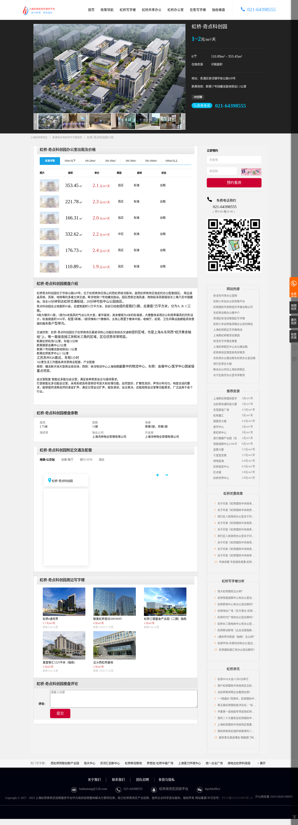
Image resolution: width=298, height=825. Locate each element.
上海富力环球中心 (189, 763)
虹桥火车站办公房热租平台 (229, 301)
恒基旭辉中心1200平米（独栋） (225, 443)
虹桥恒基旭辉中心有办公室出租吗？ (239, 597)
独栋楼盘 (218, 10)
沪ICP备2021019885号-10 (237, 797)
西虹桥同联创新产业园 (65, 763)
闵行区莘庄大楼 (222, 363)
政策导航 (107, 10)
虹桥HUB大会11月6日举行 (233, 679)
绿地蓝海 (218, 460)
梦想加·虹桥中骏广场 (160, 763)
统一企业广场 (214, 763)
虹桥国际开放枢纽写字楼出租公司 (233, 306)
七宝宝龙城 (219, 455)
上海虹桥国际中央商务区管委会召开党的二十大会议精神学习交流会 (257, 724)
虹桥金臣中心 (221, 466)
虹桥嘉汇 (218, 415)
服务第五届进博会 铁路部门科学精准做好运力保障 (248, 737)
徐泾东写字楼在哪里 (225, 341)
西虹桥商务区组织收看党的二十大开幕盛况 (243, 731)
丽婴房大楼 (219, 421)
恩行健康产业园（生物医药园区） (225, 438)
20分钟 (198, 97)
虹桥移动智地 (133, 763)
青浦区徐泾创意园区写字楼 (229, 318)
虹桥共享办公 (151, 10)
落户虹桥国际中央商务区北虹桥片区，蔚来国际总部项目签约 (253, 685)
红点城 (217, 472)
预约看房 (234, 183)
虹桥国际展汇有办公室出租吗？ (237, 649)
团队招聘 (142, 779)
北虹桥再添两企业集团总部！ (235, 692)
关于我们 (94, 779)
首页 (91, 10)
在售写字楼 (198, 10)
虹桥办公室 (175, 10)
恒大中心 (89, 763)
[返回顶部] (295, 818)
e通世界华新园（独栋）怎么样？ (237, 636)
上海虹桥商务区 (38, 137)
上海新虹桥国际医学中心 (225, 398)
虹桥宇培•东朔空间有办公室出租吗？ (239, 643)
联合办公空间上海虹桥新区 (229, 369)
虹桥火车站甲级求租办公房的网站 (233, 323)
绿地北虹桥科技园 (239, 763)
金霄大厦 (218, 449)
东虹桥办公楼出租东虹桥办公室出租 (234, 358)
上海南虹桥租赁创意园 (226, 335)
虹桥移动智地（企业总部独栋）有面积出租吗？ (245, 630)
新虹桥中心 (219, 432)
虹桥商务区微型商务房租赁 (229, 352)
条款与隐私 (167, 779)
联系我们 (118, 779)
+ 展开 (261, 763)
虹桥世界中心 (221, 477)
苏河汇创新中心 (110, 763)
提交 (60, 713)
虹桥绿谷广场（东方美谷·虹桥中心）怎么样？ (244, 610)
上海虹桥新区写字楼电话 (227, 329)
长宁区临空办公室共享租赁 (229, 375)
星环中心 (218, 426)
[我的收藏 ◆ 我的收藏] (294, 349)
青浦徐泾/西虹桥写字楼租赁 (67, 137)
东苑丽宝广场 (221, 409)
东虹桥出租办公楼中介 (226, 312)
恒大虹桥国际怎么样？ (231, 591)
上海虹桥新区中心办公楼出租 (230, 346)
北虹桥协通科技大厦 (225, 404)
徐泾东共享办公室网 (225, 295)
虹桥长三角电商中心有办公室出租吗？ (240, 623)
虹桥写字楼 (128, 10)
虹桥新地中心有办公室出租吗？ (236, 604)
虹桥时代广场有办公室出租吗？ (236, 617)
